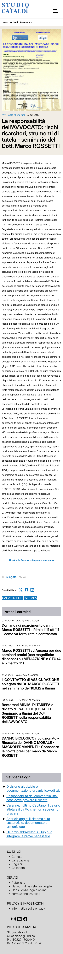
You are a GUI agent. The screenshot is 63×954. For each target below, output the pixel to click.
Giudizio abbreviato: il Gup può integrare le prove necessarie (29, 834)
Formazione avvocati (26, 894)
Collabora (18, 868)
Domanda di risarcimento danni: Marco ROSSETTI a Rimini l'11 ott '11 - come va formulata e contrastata (30, 629)
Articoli (14, 22)
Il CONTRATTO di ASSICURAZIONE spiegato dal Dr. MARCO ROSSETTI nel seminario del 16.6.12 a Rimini (30, 684)
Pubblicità (18, 882)
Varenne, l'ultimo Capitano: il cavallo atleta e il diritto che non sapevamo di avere (33, 809)
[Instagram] (13, 919)
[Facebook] (26, 589)
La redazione (20, 860)
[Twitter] (21, 589)
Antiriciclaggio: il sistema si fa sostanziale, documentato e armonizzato (28, 823)
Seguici (17, 864)
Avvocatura (26, 22)
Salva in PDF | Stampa (19, 598)
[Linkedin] (32, 589)
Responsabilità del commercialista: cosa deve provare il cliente (32, 798)
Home (5, 22)
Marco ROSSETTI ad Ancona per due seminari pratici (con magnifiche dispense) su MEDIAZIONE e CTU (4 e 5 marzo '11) (31, 656)
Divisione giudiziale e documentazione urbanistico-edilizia (33, 788)
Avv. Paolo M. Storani (13, 114)
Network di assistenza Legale (32, 886)
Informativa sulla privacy (28, 908)
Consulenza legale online (29, 890)
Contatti (17, 856)
